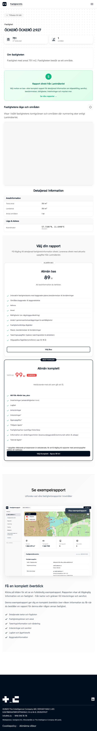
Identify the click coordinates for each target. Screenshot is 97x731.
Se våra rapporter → (48, 96)
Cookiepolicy (9, 726)
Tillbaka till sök (15, 15)
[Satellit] (90, 107)
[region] (48, 153)
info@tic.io (7, 716)
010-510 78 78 (21, 716)
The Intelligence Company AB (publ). (48, 720)
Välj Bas (48, 349)
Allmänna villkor (27, 726)
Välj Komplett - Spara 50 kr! (48, 454)
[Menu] (91, 4)
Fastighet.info (16, 4)
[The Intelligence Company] (5, 4)
